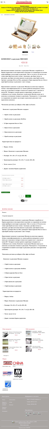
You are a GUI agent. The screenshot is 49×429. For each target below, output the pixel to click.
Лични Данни (12, 399)
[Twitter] (30, 407)
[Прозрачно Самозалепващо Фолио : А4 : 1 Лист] (5, 342)
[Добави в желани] (46, 192)
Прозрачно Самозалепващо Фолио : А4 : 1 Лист (14, 340)
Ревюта (4, 212)
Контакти (11, 404)
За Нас (10, 402)
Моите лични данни (24, 424)
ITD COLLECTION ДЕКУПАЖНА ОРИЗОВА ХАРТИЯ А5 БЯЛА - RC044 (38, 347)
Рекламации (4, 411)
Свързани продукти (7, 215)
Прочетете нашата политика (24, 422)
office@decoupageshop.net (35, 399)
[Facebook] (27, 407)
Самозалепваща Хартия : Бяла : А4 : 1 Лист (15, 348)
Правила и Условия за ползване (4, 403)
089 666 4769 (33, 404)
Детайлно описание (7, 209)
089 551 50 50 (34, 401)
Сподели (25, 52)
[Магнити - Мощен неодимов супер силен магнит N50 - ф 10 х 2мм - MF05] (29, 334)
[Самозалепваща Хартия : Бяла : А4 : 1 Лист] (5, 349)
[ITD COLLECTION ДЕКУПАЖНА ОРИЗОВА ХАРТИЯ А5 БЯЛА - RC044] (29, 349)
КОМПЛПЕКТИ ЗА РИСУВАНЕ (9, 14)
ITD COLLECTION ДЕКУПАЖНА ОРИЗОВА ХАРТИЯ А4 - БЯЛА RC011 (38, 339)
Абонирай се (6, 355)
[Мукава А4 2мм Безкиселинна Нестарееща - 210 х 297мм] (5, 334)
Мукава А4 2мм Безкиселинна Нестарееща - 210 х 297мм (15, 333)
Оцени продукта (25, 54)
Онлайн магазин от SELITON (24, 427)
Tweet (33, 52)
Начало (2, 14)
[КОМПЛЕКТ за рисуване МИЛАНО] (24, 42)
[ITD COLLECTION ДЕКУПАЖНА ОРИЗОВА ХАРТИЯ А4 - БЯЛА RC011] (29, 341)
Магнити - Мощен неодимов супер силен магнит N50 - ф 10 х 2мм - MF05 (38, 332)
